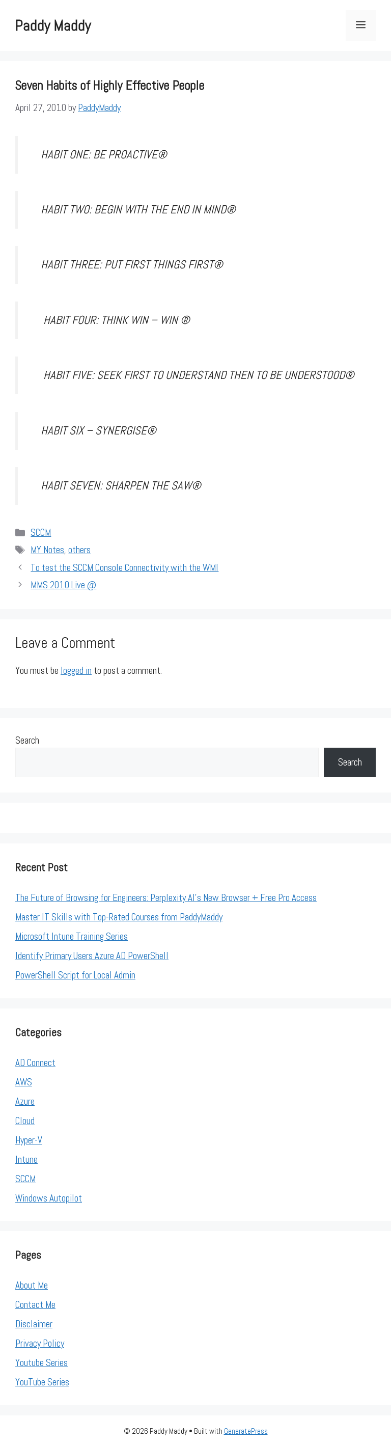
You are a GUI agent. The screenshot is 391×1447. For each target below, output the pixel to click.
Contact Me (35, 1304)
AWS (23, 1082)
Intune (26, 1159)
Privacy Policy (39, 1343)
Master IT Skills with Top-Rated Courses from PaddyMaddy (118, 917)
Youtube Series (41, 1362)
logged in (76, 670)
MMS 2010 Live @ (63, 585)
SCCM (41, 532)
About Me (31, 1285)
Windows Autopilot (48, 1198)
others (79, 549)
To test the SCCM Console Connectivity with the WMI (124, 567)
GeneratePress (246, 1431)
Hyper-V (28, 1140)
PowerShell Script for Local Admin (75, 975)
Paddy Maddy (53, 25)
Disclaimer (33, 1324)
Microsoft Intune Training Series (71, 936)
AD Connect (35, 1062)
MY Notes (47, 549)
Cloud (25, 1120)
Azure (25, 1101)
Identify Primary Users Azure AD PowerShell (92, 955)
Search (27, 740)
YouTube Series (42, 1382)
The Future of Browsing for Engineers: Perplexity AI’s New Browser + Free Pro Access (166, 897)
